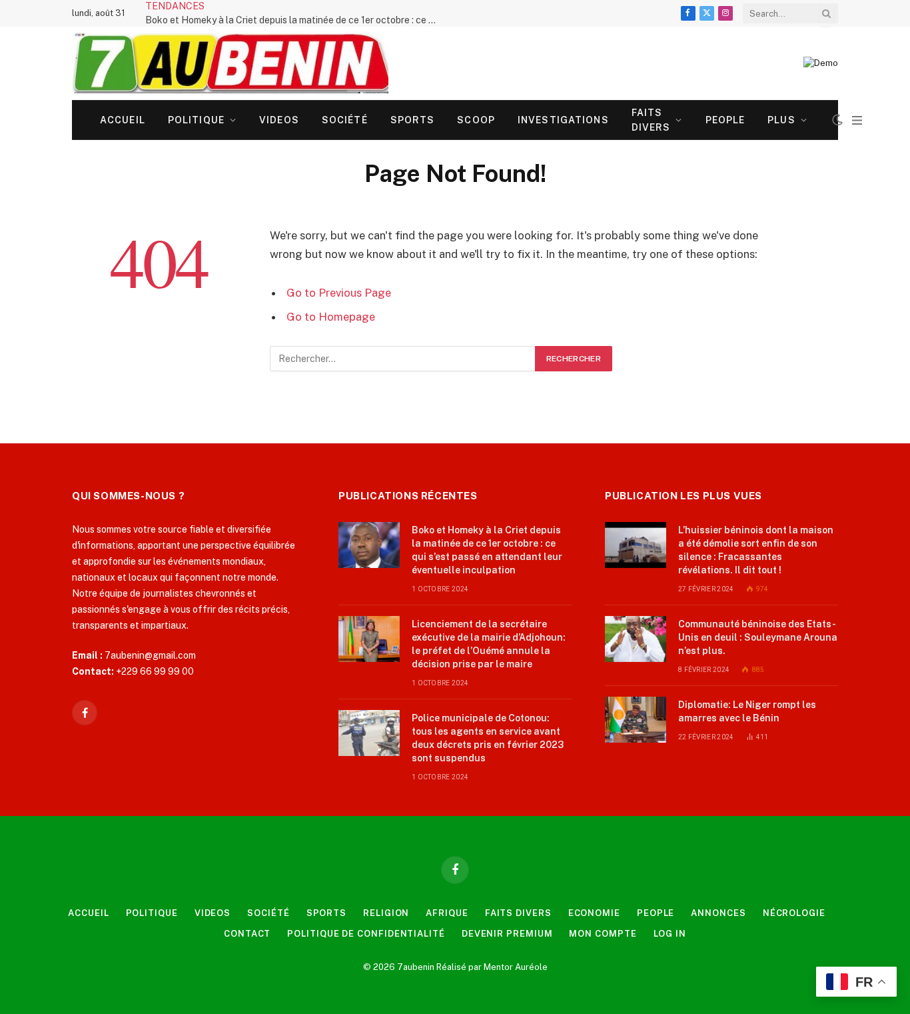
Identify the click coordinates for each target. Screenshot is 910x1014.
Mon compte (602, 934)
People (725, 120)
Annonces (718, 913)
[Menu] (857, 120)
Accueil (122, 120)
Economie (594, 913)
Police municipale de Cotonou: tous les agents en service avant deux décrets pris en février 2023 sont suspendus (488, 738)
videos (279, 120)
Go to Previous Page (338, 292)
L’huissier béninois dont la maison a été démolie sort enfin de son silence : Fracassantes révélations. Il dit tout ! (755, 550)
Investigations (563, 120)
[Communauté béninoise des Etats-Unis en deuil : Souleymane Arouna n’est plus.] (635, 639)
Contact (247, 934)
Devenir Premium (507, 934)
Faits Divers (651, 120)
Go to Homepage (330, 316)
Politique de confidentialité (365, 934)
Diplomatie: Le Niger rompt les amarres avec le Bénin (747, 711)
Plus (781, 120)
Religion (386, 913)
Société (345, 120)
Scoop (476, 120)
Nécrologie (794, 913)
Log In (670, 934)
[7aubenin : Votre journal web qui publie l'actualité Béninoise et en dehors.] (230, 63)
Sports (412, 120)
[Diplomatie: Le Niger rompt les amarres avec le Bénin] (635, 720)
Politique (196, 120)
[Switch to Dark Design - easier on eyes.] (837, 120)
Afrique (447, 913)
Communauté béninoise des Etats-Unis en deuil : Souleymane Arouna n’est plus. (757, 637)
